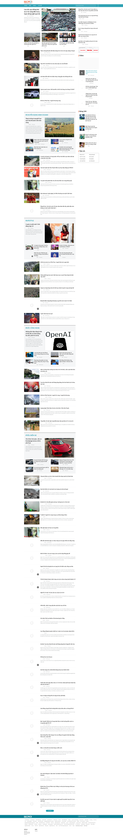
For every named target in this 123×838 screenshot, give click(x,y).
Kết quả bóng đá (92, 154)
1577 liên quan (49, 478)
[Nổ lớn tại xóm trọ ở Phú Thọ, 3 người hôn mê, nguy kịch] (31, 266)
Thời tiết (36, 825)
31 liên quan (33, 337)
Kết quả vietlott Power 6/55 (58, 824)
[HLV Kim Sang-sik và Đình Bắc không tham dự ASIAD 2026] (31, 674)
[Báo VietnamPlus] (42, 278)
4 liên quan (48, 102)
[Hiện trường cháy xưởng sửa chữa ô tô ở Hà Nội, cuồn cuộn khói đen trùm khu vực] (31, 374)
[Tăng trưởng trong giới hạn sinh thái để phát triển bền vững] (59, 127)
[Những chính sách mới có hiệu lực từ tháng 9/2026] (82, 144)
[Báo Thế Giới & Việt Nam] (43, 47)
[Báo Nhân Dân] (27, 124)
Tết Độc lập (55, 819)
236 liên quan (48, 594)
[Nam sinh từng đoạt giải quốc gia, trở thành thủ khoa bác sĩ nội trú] (55, 254)
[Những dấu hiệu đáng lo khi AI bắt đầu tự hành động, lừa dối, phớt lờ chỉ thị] (59, 340)
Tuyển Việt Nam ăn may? (46, 313)
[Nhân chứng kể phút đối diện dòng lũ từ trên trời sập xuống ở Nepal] (31, 55)
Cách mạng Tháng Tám (91, 822)
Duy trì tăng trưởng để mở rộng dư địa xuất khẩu (52, 695)
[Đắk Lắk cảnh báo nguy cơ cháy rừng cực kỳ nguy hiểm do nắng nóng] (31, 545)
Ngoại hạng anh (57, 822)
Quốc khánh (86, 819)
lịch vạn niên (64, 821)
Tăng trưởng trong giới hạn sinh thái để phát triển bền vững (33, 120)
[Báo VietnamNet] (41, 65)
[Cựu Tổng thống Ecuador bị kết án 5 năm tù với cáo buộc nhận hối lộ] (31, 636)
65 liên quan (48, 686)
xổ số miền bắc (64, 819)
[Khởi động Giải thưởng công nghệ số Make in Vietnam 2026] (55, 362)
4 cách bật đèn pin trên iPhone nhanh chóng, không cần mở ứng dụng (41, 354)
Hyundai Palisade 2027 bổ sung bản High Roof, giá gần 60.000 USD (41, 461)
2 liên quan (49, 278)
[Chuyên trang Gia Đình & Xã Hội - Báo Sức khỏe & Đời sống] (60, 464)
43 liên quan (42, 144)
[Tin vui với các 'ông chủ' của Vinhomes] (55, 141)
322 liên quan (48, 52)
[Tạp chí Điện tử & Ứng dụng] (60, 470)
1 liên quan (47, 65)
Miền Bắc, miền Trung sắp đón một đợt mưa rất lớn (53, 605)
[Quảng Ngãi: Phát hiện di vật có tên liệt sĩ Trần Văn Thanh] (31, 412)
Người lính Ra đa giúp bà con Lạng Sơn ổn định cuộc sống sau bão (56, 566)
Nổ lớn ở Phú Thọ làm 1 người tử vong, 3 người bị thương (55, 395)
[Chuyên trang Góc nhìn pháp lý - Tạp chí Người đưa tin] (86, 122)
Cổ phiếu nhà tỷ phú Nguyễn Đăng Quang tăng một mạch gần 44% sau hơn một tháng (66, 149)
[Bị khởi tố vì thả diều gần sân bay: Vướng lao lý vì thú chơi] (31, 506)
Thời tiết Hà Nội (40, 821)
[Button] (98, 5)
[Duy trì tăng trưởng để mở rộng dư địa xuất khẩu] (31, 700)
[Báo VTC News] (60, 46)
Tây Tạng (52, 822)
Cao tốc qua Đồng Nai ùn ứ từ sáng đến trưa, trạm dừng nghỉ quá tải (32, 12)
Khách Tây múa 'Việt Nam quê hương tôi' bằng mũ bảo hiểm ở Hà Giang (41, 254)
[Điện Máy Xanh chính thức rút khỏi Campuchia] (29, 149)
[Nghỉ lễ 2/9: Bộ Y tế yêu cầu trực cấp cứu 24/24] (31, 597)
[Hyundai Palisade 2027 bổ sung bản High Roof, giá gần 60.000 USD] (29, 462)
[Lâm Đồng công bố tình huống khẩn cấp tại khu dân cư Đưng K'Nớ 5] (31, 713)
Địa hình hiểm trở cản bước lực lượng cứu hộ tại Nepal (54, 489)
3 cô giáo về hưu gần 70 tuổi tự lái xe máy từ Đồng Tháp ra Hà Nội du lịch (41, 247)
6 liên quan (49, 182)
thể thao (35, 824)
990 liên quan (49, 169)
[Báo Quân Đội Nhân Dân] (41, 738)
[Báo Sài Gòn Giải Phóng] (41, 169)
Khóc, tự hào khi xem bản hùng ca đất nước (51, 748)
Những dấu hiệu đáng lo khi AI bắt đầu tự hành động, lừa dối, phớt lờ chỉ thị (34, 333)
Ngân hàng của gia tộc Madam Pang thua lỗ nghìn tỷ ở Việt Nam (91, 128)
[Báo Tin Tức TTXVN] (41, 160)
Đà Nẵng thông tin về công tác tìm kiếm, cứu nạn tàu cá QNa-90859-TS (57, 760)
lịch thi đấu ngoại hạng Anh (63, 825)
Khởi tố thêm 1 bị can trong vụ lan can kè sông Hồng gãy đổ (55, 553)
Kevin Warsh (81, 819)
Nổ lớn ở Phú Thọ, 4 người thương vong (50, 100)
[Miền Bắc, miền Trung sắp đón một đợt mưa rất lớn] (31, 610)
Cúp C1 (67, 822)
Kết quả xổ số (82, 154)
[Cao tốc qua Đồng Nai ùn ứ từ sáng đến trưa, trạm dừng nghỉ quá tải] (59, 20)
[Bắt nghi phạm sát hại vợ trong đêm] (31, 532)
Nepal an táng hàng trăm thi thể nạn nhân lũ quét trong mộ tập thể (57, 288)
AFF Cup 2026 (82, 821)
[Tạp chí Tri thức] (41, 78)
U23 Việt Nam (27, 819)
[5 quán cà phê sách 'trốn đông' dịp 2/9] (59, 233)
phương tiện (63, 822)
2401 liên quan (41, 150)
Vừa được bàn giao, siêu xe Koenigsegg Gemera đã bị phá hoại (34, 441)
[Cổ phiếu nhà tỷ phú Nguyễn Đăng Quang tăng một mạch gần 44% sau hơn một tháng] (55, 149)
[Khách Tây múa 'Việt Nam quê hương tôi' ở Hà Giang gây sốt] (82, 103)
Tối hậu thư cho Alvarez (46, 657)
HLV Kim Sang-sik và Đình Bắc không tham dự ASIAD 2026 (54, 670)
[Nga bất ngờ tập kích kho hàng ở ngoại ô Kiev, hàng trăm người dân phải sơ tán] (50, 37)
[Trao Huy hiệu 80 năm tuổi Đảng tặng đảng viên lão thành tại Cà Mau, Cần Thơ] (31, 387)
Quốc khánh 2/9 (49, 819)
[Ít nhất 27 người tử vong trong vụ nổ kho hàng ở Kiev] (31, 519)
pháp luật (46, 825)
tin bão (69, 819)
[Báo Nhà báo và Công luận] (41, 633)
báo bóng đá (32, 819)
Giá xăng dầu (91, 158)
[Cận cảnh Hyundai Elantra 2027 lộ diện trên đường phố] (29, 469)
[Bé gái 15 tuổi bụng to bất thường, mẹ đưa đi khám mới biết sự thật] (82, 136)
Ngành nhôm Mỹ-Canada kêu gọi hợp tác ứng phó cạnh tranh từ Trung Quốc (41, 141)
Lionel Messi (35, 821)
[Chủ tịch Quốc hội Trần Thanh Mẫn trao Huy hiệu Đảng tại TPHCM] (31, 172)
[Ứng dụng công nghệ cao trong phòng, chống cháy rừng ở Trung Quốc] (29, 362)
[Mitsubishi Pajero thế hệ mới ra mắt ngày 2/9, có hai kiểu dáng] (55, 469)
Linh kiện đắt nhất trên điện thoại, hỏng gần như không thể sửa (56, 76)
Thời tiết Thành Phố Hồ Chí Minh (69, 824)
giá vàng (91, 819)
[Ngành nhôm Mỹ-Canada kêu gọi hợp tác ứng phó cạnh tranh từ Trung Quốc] (29, 141)
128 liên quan (90, 89)
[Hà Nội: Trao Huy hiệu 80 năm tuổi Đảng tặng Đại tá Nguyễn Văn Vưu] (31, 648)
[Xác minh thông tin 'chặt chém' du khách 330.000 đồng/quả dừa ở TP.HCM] (31, 778)
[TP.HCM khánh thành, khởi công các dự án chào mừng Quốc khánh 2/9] (31, 584)
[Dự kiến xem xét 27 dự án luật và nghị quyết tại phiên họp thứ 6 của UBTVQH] (31, 804)
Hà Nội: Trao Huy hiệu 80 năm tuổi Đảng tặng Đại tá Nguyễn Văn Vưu (57, 644)
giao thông (92, 824)
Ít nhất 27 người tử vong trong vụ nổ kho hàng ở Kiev (53, 515)
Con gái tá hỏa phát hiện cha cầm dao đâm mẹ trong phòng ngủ (56, 180)
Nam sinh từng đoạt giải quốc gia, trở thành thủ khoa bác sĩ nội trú (66, 254)
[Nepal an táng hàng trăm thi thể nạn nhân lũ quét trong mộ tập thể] (31, 292)
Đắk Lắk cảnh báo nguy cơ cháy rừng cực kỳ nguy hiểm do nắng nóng (57, 540)
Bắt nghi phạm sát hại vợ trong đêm (49, 527)
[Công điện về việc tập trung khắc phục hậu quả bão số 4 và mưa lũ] (31, 425)
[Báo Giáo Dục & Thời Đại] (41, 195)
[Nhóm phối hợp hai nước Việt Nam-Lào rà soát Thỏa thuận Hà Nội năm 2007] (31, 279)
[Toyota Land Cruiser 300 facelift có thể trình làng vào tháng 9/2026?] (31, 94)
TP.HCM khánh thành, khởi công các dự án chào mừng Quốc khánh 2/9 (57, 579)
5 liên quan (46, 78)
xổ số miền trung (42, 822)
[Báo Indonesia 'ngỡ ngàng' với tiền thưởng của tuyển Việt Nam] (31, 198)
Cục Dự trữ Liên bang (75, 819)
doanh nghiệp (29, 821)
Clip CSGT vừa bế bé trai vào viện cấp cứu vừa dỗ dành (54, 63)
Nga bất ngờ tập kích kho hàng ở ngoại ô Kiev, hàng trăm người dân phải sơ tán (49, 44)
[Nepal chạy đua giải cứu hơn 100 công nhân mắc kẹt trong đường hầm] (82, 80)
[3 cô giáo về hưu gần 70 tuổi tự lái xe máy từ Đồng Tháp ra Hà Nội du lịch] (29, 247)
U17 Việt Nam (77, 824)
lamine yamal (78, 822)
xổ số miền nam (38, 819)
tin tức (32, 825)
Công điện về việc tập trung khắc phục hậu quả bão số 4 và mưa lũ (56, 421)
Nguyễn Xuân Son (52, 825)
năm (57, 825)
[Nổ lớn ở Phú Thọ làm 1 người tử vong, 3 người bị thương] (31, 400)
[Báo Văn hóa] (41, 410)
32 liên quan (49, 762)
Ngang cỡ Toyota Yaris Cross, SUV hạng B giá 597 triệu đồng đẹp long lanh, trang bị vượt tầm (66, 461)
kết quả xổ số (31, 824)
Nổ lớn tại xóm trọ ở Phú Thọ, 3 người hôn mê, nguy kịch (54, 262)
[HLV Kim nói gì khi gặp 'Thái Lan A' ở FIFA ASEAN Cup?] (82, 88)
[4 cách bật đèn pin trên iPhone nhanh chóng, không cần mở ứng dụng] (29, 354)
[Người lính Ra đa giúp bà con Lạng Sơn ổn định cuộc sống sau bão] (31, 571)
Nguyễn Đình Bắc (27, 825)
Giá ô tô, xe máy (82, 156)
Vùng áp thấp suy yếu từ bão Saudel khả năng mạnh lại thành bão (56, 476)
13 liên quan (50, 710)
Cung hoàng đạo (82, 158)
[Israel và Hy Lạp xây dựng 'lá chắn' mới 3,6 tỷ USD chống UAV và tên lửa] (55, 354)
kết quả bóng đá (72, 822)
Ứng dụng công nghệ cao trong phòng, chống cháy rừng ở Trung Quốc (41, 362)
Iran (25, 821)
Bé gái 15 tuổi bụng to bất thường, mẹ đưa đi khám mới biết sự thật (91, 136)
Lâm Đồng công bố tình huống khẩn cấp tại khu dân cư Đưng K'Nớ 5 (57, 708)
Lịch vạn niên (91, 156)
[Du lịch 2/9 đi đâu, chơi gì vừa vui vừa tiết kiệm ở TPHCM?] (55, 247)
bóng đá (26, 824)
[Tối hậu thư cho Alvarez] (31, 661)
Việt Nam (39, 824)
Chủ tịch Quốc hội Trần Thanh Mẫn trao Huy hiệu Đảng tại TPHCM (56, 167)
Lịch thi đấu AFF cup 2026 (71, 821)
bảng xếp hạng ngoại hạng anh (30, 822)
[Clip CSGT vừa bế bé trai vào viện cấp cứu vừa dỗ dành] (31, 68)
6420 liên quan (48, 607)
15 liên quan (66, 248)
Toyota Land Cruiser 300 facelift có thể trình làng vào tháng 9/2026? (57, 89)
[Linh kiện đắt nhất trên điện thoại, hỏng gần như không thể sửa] (31, 81)
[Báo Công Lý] (41, 529)
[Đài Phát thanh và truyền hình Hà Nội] (60, 363)
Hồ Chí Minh (44, 819)
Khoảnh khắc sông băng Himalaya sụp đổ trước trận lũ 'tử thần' (56, 301)
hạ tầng (87, 821)
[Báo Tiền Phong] (25, 46)
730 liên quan (66, 142)
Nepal (73, 825)
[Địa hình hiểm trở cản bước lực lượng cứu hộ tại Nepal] (31, 493)
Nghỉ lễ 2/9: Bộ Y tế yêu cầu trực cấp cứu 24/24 (52, 592)
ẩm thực (95, 819)
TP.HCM (78, 821)
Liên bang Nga (50, 824)
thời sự (59, 819)
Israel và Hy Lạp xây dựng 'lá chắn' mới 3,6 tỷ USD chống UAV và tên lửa (66, 354)
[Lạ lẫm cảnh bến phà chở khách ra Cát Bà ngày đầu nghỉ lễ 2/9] (32, 37)
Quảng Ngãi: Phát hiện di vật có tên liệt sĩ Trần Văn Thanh (54, 408)
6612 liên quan (47, 195)
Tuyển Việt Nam (41, 825)
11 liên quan (49, 738)
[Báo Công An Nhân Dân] (42, 182)
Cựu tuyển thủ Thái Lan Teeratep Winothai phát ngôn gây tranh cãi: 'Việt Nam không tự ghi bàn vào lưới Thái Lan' (91, 118)
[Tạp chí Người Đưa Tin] (41, 594)
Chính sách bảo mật (27, 833)
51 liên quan (48, 749)
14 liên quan (90, 98)
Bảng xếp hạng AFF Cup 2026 (49, 821)
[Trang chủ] (28, 2)
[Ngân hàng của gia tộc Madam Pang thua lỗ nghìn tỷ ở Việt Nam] (82, 128)
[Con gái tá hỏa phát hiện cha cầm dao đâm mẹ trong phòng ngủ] (31, 185)
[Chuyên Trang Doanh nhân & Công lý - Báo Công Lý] (35, 464)
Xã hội (37, 822)
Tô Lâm (70, 825)
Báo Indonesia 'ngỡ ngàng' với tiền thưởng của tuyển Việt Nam (56, 193)
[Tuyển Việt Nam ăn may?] (31, 318)
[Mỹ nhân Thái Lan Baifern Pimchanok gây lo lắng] (31, 623)
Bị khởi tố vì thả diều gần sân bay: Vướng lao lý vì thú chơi (55, 502)
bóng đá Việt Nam (58, 821)
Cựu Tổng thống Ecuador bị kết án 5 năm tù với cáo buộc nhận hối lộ (57, 631)
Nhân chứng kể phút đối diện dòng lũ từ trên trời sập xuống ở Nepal (57, 50)
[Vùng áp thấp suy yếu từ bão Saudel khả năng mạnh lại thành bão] (31, 481)
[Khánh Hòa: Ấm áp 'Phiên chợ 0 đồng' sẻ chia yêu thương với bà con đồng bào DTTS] (31, 791)
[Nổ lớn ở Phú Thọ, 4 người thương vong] (31, 105)
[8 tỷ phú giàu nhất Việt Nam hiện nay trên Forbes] (67, 37)
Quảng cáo (25, 834)
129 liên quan (66, 151)
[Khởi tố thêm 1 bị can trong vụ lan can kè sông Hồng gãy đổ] (31, 558)
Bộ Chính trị (88, 824)
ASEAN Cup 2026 (84, 822)
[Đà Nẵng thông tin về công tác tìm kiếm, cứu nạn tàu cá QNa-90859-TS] (31, 765)
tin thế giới (48, 822)
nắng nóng (83, 824)
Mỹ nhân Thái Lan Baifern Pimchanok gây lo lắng (52, 618)
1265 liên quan (41, 364)
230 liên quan (48, 671)
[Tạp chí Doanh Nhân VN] (60, 151)
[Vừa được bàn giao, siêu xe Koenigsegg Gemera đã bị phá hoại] (59, 448)
